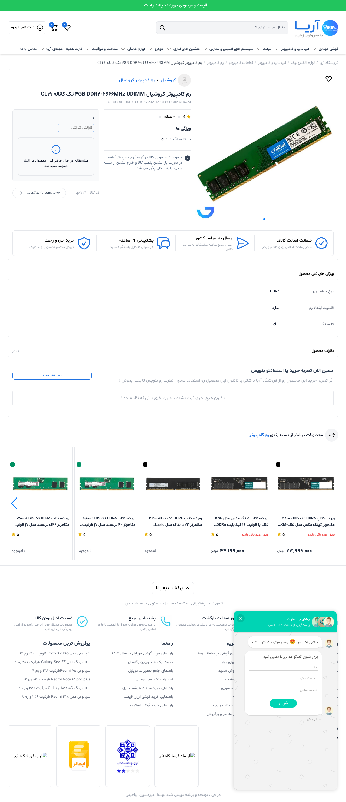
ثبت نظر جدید (51, 375)
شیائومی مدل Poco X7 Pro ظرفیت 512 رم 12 (55, 653)
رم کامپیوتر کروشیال (137, 80)
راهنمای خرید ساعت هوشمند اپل (147, 688)
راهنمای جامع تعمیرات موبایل (150, 670)
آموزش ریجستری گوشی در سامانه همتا (226, 653)
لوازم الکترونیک (303, 62)
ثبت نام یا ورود (22, 27)
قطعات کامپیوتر (241, 62)
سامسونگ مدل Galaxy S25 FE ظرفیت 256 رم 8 (52, 662)
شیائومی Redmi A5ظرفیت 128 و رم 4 (61, 670)
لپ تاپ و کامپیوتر (272, 62)
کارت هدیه (74, 49)
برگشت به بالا (169, 588)
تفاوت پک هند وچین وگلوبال (150, 662)
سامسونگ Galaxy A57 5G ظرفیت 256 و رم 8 (54, 688)
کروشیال (168, 80)
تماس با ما (28, 49)
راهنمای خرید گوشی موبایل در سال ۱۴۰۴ (142, 653)
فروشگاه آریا (329, 62)
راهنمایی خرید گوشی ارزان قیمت (148, 696)
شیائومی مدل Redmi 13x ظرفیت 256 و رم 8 (56, 696)
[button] (264, 219)
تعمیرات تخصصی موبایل (154, 679)
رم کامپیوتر (215, 62)
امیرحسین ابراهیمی (140, 794)
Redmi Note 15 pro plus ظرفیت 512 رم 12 (57, 679)
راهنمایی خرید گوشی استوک (151, 705)
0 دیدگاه (169, 117)
